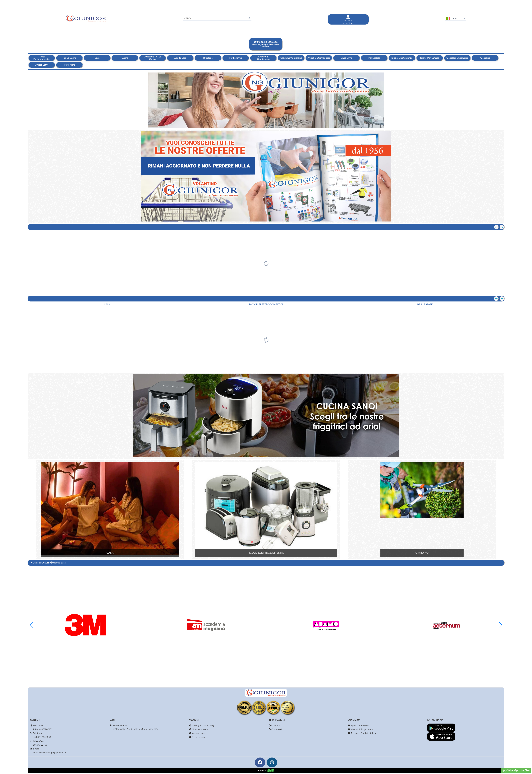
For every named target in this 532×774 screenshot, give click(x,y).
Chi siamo (276, 725)
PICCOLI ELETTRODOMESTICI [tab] (266, 304)
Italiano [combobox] (454, 18)
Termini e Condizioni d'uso (364, 733)
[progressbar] (266, 263)
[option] (41, 58)
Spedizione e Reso (360, 725)
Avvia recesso (199, 737)
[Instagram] (272, 762)
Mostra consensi (200, 729)
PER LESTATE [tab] (425, 304)
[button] (496, 124)
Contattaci (276, 729)
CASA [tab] (107, 304)
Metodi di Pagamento (362, 729)
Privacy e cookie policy (203, 725)
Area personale (199, 733)
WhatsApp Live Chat (518, 770)
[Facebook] (260, 762)
